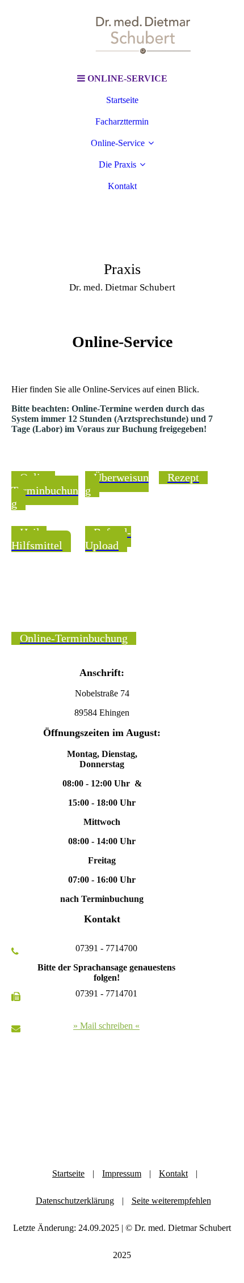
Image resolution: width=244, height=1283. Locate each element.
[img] (122, 34)
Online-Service (118, 143)
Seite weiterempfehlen (171, 1200)
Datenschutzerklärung (75, 1200)
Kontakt (122, 186)
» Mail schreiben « (106, 1025)
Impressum (121, 1173)
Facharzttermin (122, 121)
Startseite (122, 100)
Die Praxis (117, 164)
